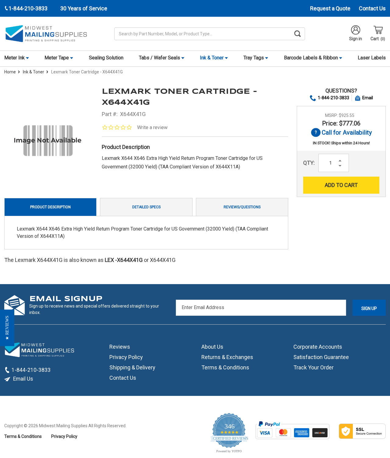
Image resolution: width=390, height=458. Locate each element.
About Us (212, 347)
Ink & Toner (212, 58)
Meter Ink (15, 58)
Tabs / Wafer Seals (160, 58)
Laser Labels (372, 58)
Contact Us (372, 8)
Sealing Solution (106, 58)
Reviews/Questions (242, 207)
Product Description (50, 207)
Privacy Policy (126, 357)
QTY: (309, 163)
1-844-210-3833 (333, 97)
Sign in (355, 38)
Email (367, 97)
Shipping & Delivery (132, 367)
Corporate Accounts (317, 347)
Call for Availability (341, 133)
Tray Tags (254, 58)
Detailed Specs (146, 207)
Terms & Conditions (225, 367)
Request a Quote (330, 8)
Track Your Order (313, 367)
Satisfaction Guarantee (321, 357)
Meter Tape (57, 58)
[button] (7, 327)
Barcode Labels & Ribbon (311, 58)
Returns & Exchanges (227, 357)
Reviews (119, 347)
